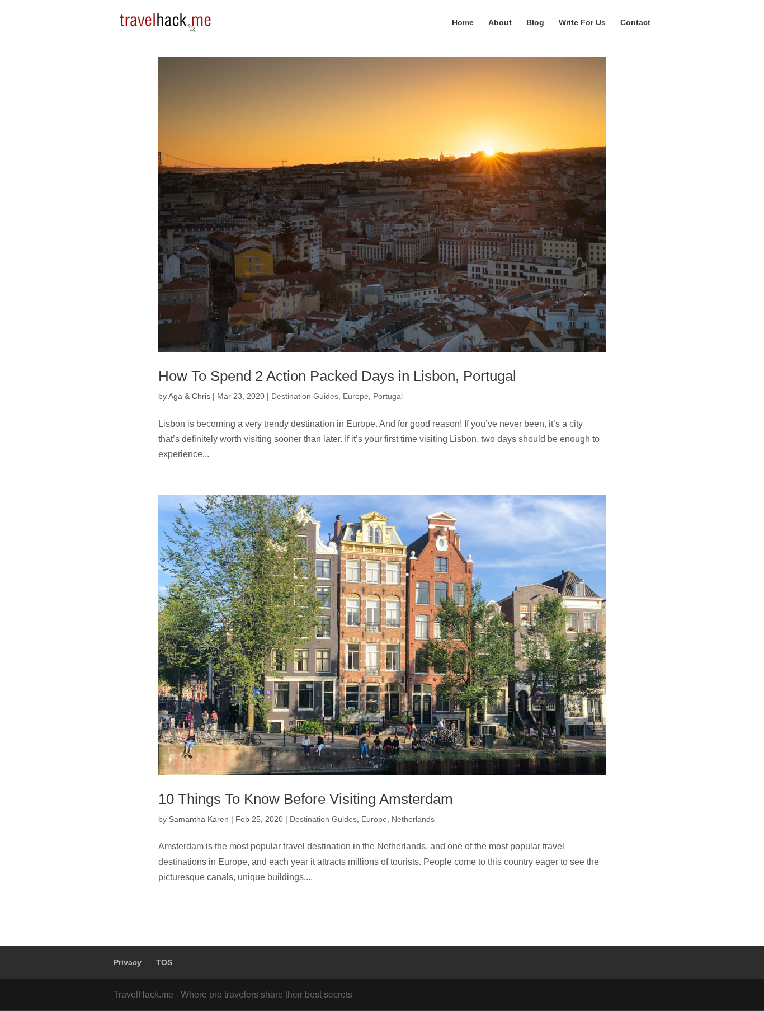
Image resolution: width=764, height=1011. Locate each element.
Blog (535, 22)
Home (463, 22)
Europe (356, 396)
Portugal (388, 396)
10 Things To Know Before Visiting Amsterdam (305, 799)
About (500, 22)
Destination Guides (304, 396)
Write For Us (582, 22)
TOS (164, 962)
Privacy (128, 962)
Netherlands (413, 819)
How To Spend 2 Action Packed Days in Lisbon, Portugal (337, 376)
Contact (635, 22)
